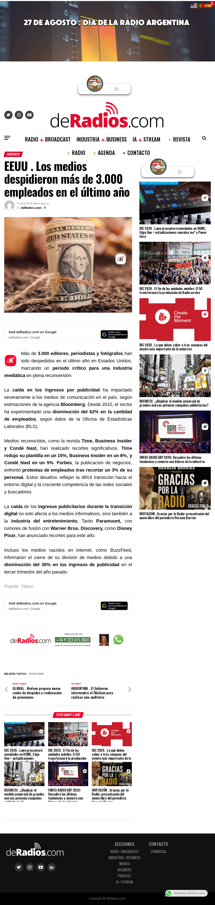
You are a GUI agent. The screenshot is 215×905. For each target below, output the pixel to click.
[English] (194, 5)
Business (124, 869)
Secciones (124, 844)
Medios (124, 863)
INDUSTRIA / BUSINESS (124, 857)
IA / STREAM (124, 881)
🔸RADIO (75, 152)
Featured (37, 674)
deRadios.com (31, 207)
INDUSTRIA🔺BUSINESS (101, 139)
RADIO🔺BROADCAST (48, 139)
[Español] (208, 5)
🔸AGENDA (103, 152)
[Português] (201, 5)
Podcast (124, 875)
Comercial (158, 851)
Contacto (158, 844)
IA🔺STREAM (146, 139)
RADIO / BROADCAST (124, 851)
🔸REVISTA (178, 139)
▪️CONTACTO (135, 152)
